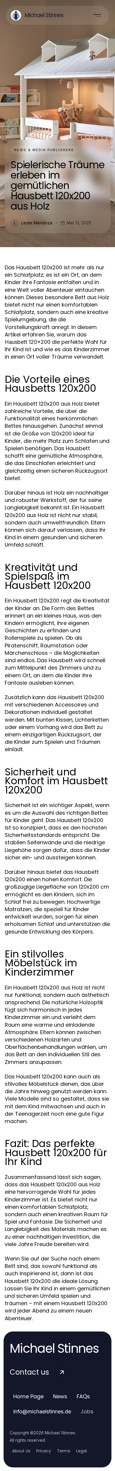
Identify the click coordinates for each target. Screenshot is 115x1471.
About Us (21, 1451)
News (60, 1396)
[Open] (97, 15)
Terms (63, 1451)
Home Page (28, 1396)
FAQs (83, 1396)
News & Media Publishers (44, 150)
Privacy (43, 1451)
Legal (81, 1451)
